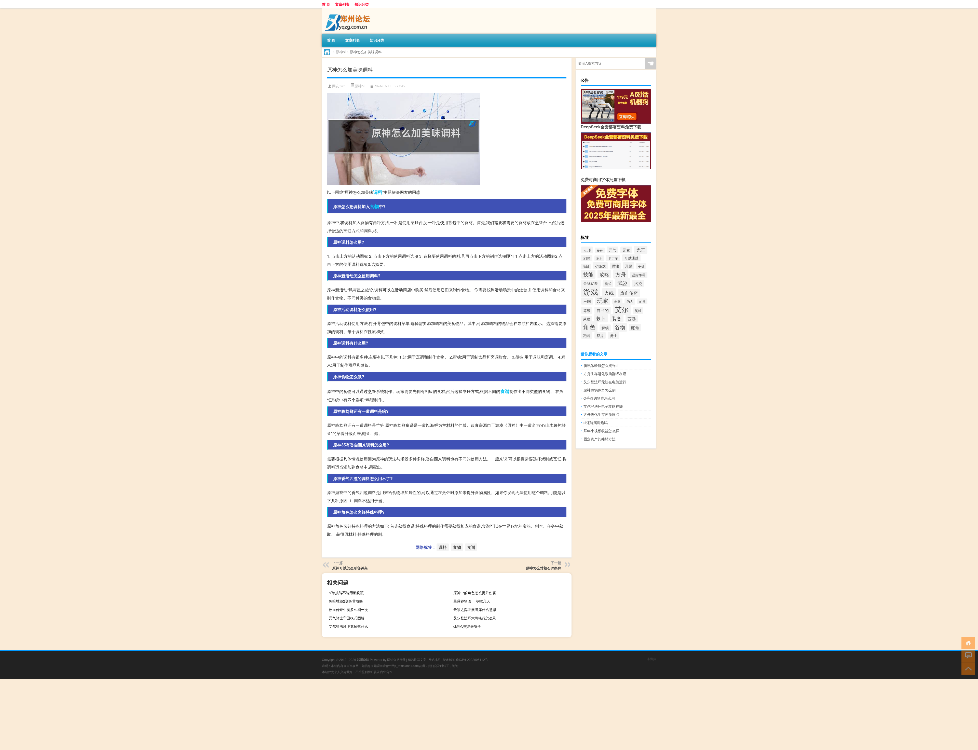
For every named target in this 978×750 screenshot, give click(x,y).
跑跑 (586, 335)
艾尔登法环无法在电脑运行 (604, 381)
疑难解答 (449, 659)
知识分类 (362, 4)
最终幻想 (591, 283)
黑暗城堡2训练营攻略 (346, 601)
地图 (586, 266)
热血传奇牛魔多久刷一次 (348, 609)
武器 (622, 283)
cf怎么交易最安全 (467, 626)
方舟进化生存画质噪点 (601, 414)
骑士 (613, 335)
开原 (628, 265)
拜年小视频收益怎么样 (601, 430)
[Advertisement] (153, 714)
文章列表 (342, 4)
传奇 (600, 250)
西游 (632, 319)
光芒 (640, 249)
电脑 (617, 301)
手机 (641, 266)
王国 (587, 301)
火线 (609, 292)
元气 (612, 250)
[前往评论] (967, 655)
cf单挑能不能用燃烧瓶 (346, 592)
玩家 (602, 300)
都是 (600, 335)
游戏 (590, 291)
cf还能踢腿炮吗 (595, 422)
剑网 (586, 258)
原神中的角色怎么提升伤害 (474, 592)
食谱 (504, 391)
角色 (589, 326)
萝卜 (601, 318)
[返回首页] (967, 642)
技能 (588, 274)
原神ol (341, 51)
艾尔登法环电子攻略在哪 (603, 406)
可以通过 (631, 258)
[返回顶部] (967, 668)
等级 (586, 310)
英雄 (638, 310)
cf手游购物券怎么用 (599, 398)
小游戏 (600, 265)
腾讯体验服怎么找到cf (600, 365)
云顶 (587, 250)
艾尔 (622, 309)
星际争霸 (638, 274)
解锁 (605, 327)
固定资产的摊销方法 (599, 438)
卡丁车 (613, 258)
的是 (642, 301)
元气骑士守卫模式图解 (346, 617)
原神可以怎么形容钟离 (350, 567)
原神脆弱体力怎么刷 (599, 389)
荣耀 (586, 319)
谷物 (620, 327)
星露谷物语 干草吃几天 (471, 601)
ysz (342, 86)
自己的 (602, 310)
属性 (615, 265)
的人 (630, 301)
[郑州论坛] (348, 9)
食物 (374, 206)
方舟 (620, 274)
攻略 (604, 274)
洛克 (638, 283)
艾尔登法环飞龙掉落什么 (348, 626)
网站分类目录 (396, 659)
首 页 (326, 4)
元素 (626, 250)
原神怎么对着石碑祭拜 (543, 567)
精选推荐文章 (417, 659)
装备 (616, 318)
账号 (635, 327)
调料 (377, 192)
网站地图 (434, 659)
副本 (599, 258)
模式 (608, 283)
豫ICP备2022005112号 (472, 659)
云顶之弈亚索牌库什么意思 (474, 609)
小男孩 (651, 659)
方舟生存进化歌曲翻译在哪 (604, 373)
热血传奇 (629, 293)
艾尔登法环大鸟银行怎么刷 (474, 617)
